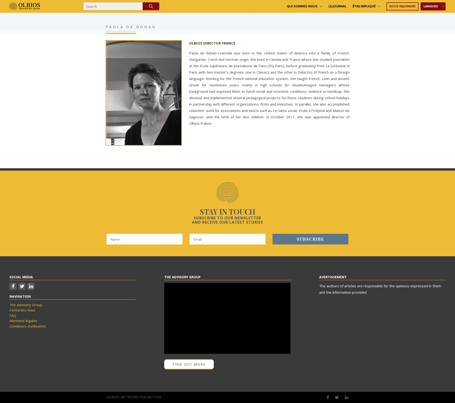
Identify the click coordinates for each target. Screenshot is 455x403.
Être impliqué (364, 6)
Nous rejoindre (402, 6)
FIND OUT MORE (189, 364)
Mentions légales (23, 320)
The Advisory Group (25, 304)
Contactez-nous (22, 310)
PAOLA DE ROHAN (130, 26)
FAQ (12, 315)
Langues (430, 6)
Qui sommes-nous (302, 6)
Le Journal (337, 6)
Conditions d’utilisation (27, 326)
